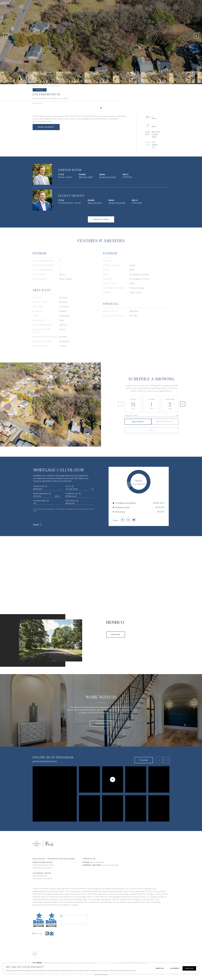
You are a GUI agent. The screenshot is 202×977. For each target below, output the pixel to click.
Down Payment (40, 494)
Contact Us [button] (101, 724)
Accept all (189, 968)
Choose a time (131, 416)
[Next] (182, 404)
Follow (144, 760)
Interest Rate (39, 501)
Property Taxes (122, 507)
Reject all (160, 968)
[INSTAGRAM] (35, 954)
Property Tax (72, 494)
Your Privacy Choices (101, 974)
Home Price (38, 486)
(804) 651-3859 (86, 177)
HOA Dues (70, 501)
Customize (174, 968)
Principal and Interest (125, 503)
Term (68, 486)
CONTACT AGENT (101, 219)
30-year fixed (72, 489)
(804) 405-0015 (95, 203)
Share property (46, 127)
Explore (115, 634)
